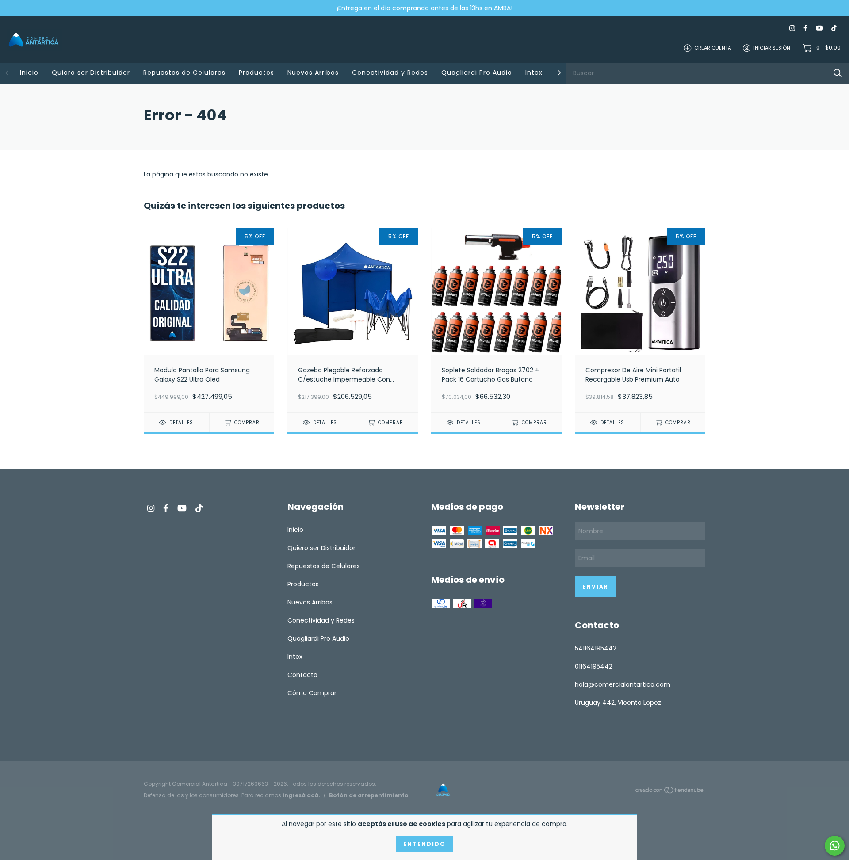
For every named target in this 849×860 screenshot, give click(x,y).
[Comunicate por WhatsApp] (835, 846)
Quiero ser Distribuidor (91, 72)
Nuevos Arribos (313, 72)
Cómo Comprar (312, 692)
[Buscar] (837, 73)
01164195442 (593, 666)
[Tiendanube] (670, 791)
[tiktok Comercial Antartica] (834, 28)
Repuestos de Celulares (184, 72)
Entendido (424, 844)
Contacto (302, 674)
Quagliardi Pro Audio (476, 72)
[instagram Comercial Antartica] (792, 28)
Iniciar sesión (771, 47)
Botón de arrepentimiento (369, 795)
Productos (256, 72)
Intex (534, 72)
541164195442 (595, 648)
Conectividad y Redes (390, 72)
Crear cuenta (712, 47)
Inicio (29, 72)
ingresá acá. (301, 795)
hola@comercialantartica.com (622, 684)
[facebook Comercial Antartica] (805, 28)
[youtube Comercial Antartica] (819, 28)
